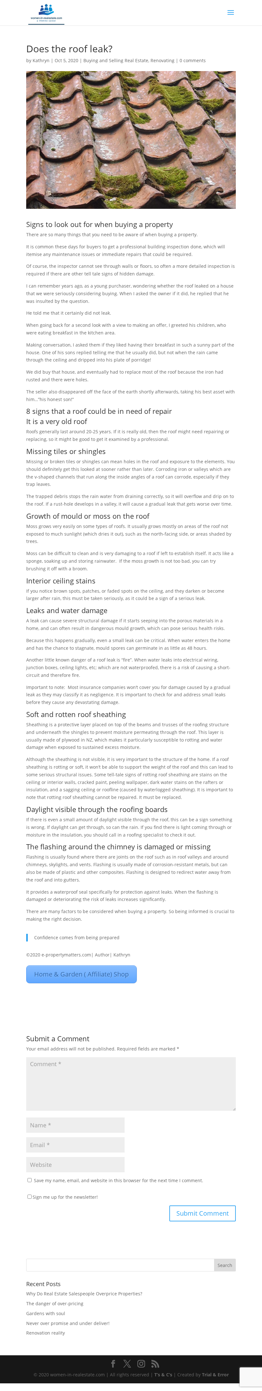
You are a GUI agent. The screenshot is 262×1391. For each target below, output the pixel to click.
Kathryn (41, 60)
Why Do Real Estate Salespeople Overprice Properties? (84, 1294)
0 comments (193, 60)
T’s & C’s (163, 1375)
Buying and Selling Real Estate (115, 60)
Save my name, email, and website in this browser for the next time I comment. (118, 1180)
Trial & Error (215, 1375)
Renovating (162, 60)
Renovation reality (45, 1333)
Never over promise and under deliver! (68, 1323)
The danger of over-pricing (54, 1303)
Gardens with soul (45, 1313)
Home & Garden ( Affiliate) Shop (81, 974)
